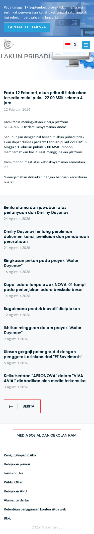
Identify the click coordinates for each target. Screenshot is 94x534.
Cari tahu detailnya (27, 27)
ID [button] (74, 45)
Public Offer (13, 482)
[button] (86, 45)
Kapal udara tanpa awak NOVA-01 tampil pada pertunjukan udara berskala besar (45, 287)
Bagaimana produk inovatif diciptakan (42, 308)
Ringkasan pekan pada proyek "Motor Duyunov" (41, 263)
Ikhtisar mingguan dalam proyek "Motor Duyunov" (42, 330)
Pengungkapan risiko (20, 455)
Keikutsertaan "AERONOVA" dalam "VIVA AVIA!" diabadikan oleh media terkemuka (45, 378)
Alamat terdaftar (16, 500)
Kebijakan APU (15, 491)
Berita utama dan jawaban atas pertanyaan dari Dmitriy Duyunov (36, 210)
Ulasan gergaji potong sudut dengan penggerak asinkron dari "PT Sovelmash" (43, 354)
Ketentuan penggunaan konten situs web (35, 509)
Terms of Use (13, 473)
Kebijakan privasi (17, 464)
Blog (7, 518)
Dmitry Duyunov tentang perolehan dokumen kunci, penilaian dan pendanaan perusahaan (46, 236)
